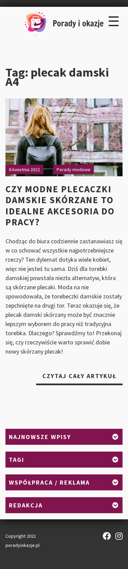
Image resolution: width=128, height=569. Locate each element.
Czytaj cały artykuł (82, 378)
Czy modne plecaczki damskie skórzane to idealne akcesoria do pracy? (60, 205)
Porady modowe (73, 169)
